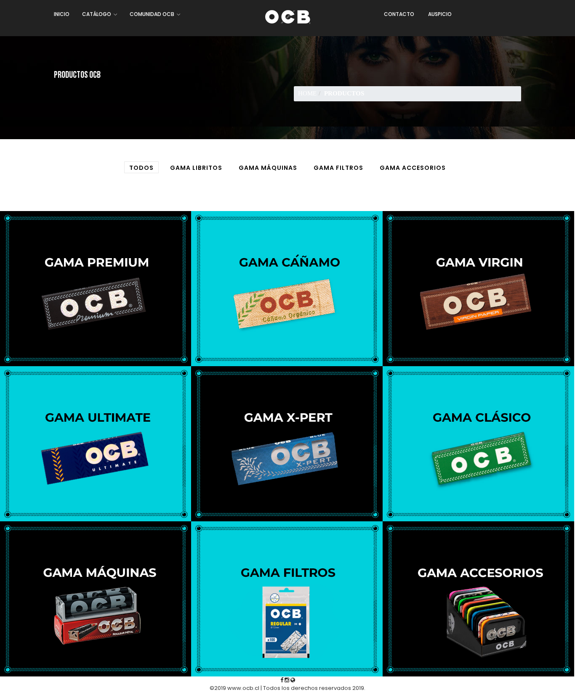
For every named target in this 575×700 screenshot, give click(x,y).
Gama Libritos (196, 168)
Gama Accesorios (413, 168)
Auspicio (440, 14)
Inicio (61, 14)
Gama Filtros (338, 168)
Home (307, 93)
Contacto (399, 14)
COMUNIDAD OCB (153, 14)
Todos (141, 168)
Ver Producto (96, 317)
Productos (344, 93)
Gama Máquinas (268, 168)
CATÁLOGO (97, 14)
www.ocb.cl (243, 688)
